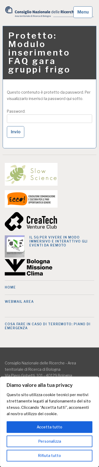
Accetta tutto (49, 427)
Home (10, 287)
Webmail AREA (19, 302)
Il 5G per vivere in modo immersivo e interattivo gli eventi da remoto (58, 241)
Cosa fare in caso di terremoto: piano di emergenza (48, 326)
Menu (83, 12)
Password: (16, 111)
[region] (49, 422)
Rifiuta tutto (49, 455)
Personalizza (49, 441)
